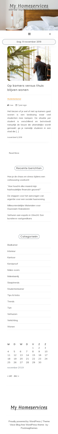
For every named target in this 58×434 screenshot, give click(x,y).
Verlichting (12, 320)
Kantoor (11, 257)
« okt (9, 375)
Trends (10, 301)
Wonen (11, 326)
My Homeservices (29, 6)
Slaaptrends (13, 282)
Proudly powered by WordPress (24, 421)
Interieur (11, 251)
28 (27, 362)
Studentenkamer (15, 288)
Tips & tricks (13, 295)
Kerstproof (12, 263)
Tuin (9, 307)
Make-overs (13, 270)
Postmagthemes (29, 428)
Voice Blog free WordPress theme (27, 424)
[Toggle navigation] (29, 34)
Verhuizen (12, 314)
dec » (16, 375)
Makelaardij (13, 276)
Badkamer (12, 244)
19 (15, 358)
